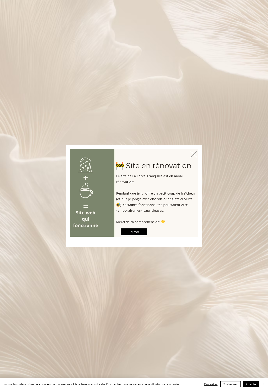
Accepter (251, 384)
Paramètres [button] (210, 384)
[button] (194, 154)
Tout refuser (231, 384)
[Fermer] (263, 384)
